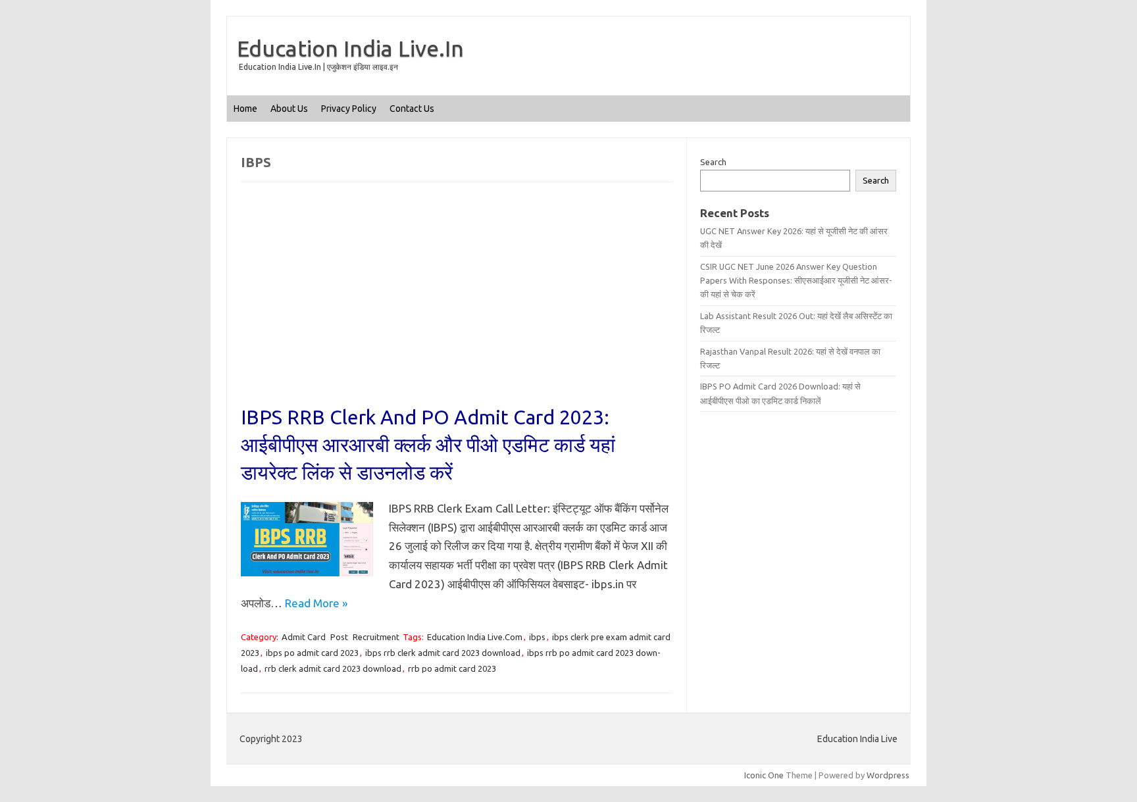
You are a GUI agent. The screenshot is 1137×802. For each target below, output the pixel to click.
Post (339, 636)
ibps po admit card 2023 (312, 652)
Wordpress (888, 775)
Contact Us (412, 108)
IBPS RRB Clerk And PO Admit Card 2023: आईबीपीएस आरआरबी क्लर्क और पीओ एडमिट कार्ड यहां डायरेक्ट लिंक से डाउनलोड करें (428, 445)
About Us (289, 108)
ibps (537, 636)
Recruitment (376, 636)
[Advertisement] (456, 306)
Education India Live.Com (474, 636)
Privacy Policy (348, 108)
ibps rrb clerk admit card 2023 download (442, 652)
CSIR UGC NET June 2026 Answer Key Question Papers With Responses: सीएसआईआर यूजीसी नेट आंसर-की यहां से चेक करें (796, 280)
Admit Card (304, 636)
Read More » (316, 603)
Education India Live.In (350, 48)
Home (245, 108)
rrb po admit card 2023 (452, 668)
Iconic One (764, 775)
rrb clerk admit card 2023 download (333, 668)
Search (713, 161)
